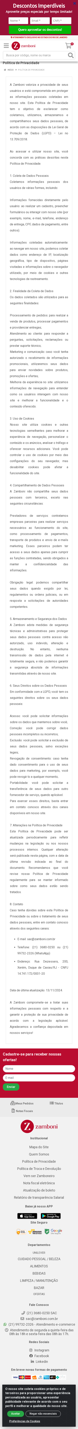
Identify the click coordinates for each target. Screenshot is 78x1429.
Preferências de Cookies (24, 1421)
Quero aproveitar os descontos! (40, 29)
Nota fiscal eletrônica (39, 1183)
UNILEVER (39, 1252)
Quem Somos (39, 1154)
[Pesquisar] (71, 55)
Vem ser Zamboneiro (39, 1176)
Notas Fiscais (24, 1111)
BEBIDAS (39, 1273)
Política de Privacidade (39, 1161)
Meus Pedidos (24, 1103)
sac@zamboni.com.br (41, 1319)
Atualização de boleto (39, 1190)
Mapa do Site (39, 1147)
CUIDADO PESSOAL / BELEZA (39, 1259)
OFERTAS (39, 1294)
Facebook (41, 1356)
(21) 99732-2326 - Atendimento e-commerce (41, 1324)
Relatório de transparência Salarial (39, 1197)
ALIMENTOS (39, 1266)
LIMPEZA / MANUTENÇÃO (39, 1281)
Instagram (41, 1350)
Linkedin (41, 1362)
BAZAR (39, 1288)
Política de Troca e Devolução (39, 1169)
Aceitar (15, 1413)
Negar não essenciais (43, 1413)
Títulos (58, 1103)
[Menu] (6, 45)
